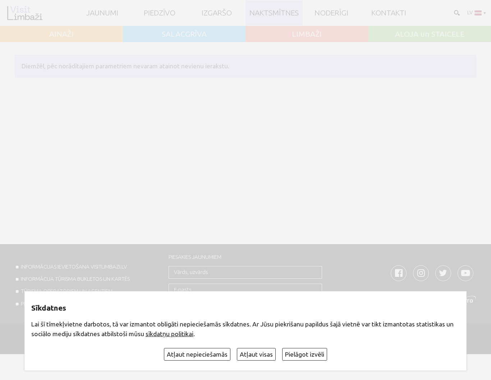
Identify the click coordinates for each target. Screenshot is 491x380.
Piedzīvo (159, 13)
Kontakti (388, 13)
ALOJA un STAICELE (429, 34)
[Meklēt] (456, 12)
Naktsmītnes (274, 13)
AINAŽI (61, 34)
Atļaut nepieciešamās (197, 354)
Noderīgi (331, 13)
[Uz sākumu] (24, 13)
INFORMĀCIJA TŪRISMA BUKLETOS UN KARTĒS (75, 279)
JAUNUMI (102, 13)
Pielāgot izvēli (304, 354)
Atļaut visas (256, 354)
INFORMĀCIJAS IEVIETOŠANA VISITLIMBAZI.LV (74, 267)
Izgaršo (217, 13)
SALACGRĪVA (184, 34)
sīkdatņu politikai (169, 333)
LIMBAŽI (307, 34)
